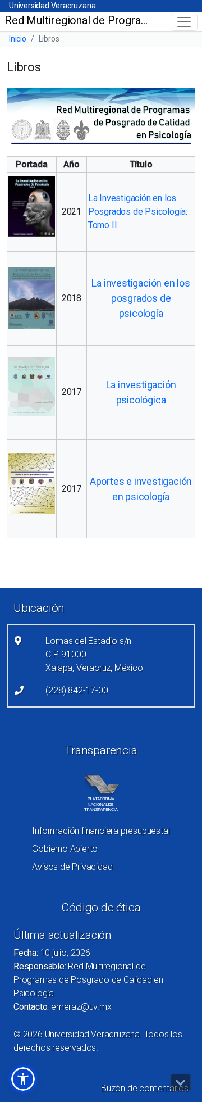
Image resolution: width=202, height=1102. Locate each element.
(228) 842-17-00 (76, 690)
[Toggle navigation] (184, 22)
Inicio (17, 38)
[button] (23, 1079)
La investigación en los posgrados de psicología (140, 298)
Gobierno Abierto (65, 848)
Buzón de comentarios (145, 1088)
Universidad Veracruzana (52, 5)
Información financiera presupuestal (100, 831)
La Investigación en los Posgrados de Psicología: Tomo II (137, 211)
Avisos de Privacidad (72, 866)
